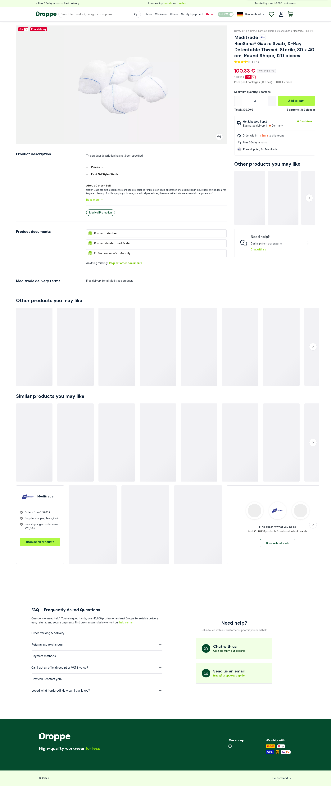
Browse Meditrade (277, 543)
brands (168, 3)
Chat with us (258, 249)
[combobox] (99, 14)
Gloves (174, 14)
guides (182, 3)
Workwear (161, 14)
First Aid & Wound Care (262, 31)
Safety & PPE (240, 31)
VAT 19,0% (264, 71)
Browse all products (40, 542)
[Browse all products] (40, 537)
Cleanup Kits (283, 31)
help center (126, 622)
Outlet (210, 14)
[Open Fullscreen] (219, 136)
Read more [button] (93, 199)
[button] (135, 14)
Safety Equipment (192, 14)
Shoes (148, 14)
